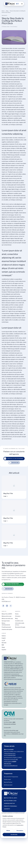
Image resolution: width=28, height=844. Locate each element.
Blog (7, 10)
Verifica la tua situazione (15, 458)
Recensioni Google (20, 627)
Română (4, 642)
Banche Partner (8, 782)
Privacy (4, 826)
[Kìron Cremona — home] (9, 4)
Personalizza (20, 830)
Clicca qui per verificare (10, 724)
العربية (3, 640)
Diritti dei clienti (8, 785)
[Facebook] (3, 605)
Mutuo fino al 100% (7, 614)
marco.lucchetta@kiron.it (10, 765)
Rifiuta (8, 830)
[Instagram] (6, 605)
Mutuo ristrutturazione (6, 624)
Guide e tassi (7, 779)
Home (3, 10)
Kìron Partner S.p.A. (10, 753)
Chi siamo (17, 616)
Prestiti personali (6, 627)
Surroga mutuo (6, 620)
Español (4, 649)
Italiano (4, 635)
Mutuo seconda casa (7, 618)
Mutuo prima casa (6, 616)
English (4, 638)
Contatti (7, 809)
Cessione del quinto (7, 629)
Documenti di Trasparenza (11, 776)
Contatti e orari (19, 620)
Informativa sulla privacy (19, 624)
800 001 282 (15, 462)
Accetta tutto (14, 834)
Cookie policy (20, 825)
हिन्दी (3, 645)
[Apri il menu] (22, 3)
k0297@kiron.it (6, 601)
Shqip (3, 647)
